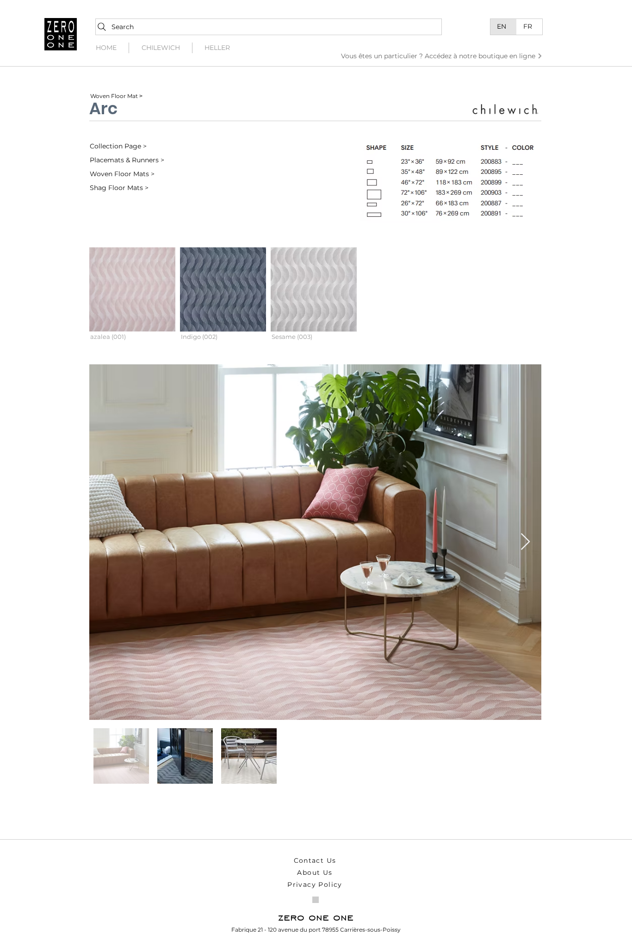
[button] (132, 296)
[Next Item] (525, 542)
